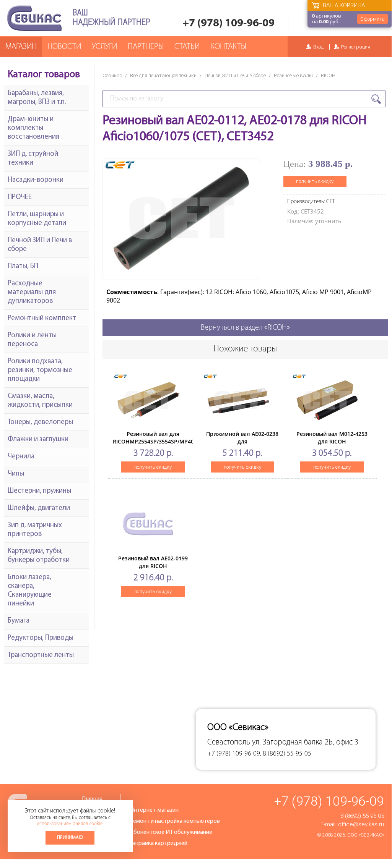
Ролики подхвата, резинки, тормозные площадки (40, 370)
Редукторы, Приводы (40, 638)
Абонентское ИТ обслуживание (171, 832)
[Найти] (376, 99)
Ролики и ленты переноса (32, 340)
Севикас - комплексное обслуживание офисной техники (34, 18)
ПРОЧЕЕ (20, 197)
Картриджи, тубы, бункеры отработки (39, 556)
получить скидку (314, 181)
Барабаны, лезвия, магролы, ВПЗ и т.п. (37, 98)
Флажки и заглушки (38, 439)
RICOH (328, 75)
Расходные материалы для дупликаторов (32, 292)
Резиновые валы (293, 75)
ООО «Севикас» (365, 835)
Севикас (112, 75)
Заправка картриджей (158, 843)
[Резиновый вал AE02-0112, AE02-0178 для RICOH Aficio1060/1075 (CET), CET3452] (181, 274)
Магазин (21, 47)
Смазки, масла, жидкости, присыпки (40, 401)
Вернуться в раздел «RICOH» (245, 328)
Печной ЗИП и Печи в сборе (235, 75)
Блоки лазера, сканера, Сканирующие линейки (30, 590)
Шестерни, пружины (39, 491)
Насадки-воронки (35, 180)
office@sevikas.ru (361, 824)
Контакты (228, 47)
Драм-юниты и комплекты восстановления (33, 128)
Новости (64, 47)
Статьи (187, 47)
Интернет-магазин (154, 810)
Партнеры (146, 47)
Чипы (16, 473)
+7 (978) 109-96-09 (228, 23)
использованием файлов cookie (69, 823)
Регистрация (355, 47)
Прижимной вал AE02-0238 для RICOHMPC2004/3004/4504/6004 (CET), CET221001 (244, 445)
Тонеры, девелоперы (40, 422)
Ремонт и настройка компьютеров (175, 821)
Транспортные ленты (41, 655)
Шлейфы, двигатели (39, 508)
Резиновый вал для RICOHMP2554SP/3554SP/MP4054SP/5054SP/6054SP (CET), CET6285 (180, 441)
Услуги (104, 47)
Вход (318, 47)
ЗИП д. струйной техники (33, 159)
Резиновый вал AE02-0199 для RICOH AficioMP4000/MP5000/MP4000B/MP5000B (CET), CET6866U (168, 570)
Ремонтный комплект (42, 318)
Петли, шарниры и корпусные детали (37, 219)
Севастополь (228, 742)
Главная (92, 799)
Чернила (21, 456)
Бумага (18, 621)
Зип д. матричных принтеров (35, 530)
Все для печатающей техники (163, 75)
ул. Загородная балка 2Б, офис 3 (305, 742)
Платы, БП (23, 266)
